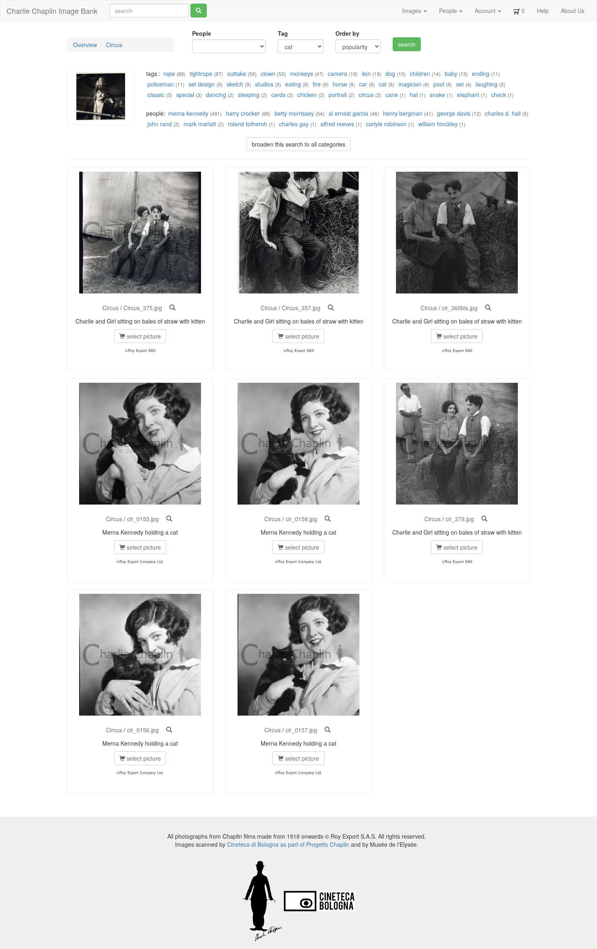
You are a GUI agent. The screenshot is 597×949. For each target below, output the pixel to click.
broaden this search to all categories (298, 144)
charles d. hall (503, 113)
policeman (160, 84)
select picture (143, 336)
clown (268, 73)
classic (155, 95)
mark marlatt (200, 124)
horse (340, 84)
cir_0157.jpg (301, 730)
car (363, 84)
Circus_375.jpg (142, 308)
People (449, 10)
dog (390, 73)
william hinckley (438, 124)
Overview (85, 45)
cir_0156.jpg (143, 730)
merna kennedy (188, 113)
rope (169, 73)
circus (366, 95)
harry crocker (243, 113)
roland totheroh (247, 124)
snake (437, 95)
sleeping (249, 95)
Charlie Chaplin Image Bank (51, 10)
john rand (159, 124)
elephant (468, 95)
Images (412, 10)
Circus (114, 45)
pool (438, 84)
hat (414, 95)
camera (337, 73)
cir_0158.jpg (301, 519)
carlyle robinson (386, 124)
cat (383, 84)
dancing (216, 95)
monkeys (301, 73)
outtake (236, 73)
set (460, 84)
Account (486, 10)
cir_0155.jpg (143, 519)
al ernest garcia (348, 113)
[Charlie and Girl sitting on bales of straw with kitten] (172, 308)
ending (480, 73)
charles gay (294, 124)
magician (410, 84)
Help (543, 10)
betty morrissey (294, 113)
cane (391, 95)
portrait (338, 95)
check (498, 95)
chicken (307, 95)
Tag (283, 33)
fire (317, 84)
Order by (347, 33)
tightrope (201, 73)
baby (451, 73)
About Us (572, 10)
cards (278, 95)
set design (201, 84)
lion (366, 73)
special (185, 95)
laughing (487, 84)
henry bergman (402, 113)
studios (264, 84)
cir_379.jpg (460, 519)
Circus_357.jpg (301, 308)
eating (293, 84)
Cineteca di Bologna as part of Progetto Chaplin (288, 844)
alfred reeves (337, 124)
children (420, 73)
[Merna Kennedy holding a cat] (169, 519)
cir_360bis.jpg (460, 308)
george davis (453, 113)
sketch (235, 84)
